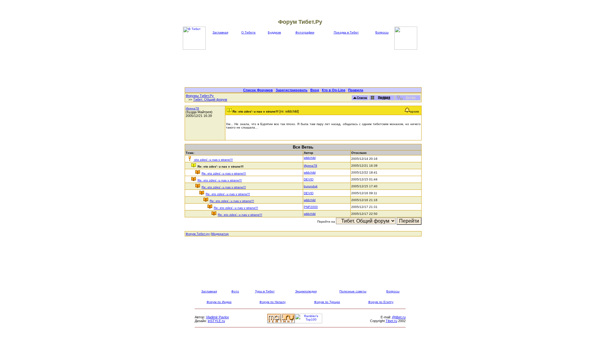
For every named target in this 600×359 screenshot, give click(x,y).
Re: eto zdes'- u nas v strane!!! (224, 173)
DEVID (308, 179)
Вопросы (381, 32)
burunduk (311, 186)
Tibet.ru (391, 321)
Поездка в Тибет (346, 32)
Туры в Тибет (265, 291)
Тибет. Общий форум (210, 99)
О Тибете (248, 32)
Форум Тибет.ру (198, 233)
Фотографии (304, 32)
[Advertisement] (303, 68)
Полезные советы (352, 291)
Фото (235, 291)
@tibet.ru (399, 317)
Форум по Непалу (272, 302)
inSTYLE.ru (216, 321)
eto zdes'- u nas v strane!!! (213, 159)
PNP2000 (311, 207)
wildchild (310, 157)
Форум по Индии (219, 302)
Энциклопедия (306, 291)
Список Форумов (258, 90)
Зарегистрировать (292, 90)
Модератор (220, 233)
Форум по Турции (327, 302)
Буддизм (274, 32)
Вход (314, 90)
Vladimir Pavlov (217, 317)
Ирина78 (192, 108)
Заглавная (220, 32)
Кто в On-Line (333, 90)
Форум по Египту (380, 302)
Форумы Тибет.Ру (200, 96)
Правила (355, 90)
